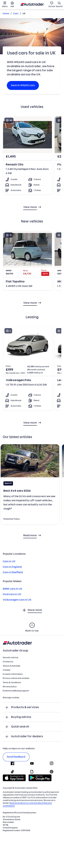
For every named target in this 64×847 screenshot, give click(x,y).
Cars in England (12, 567)
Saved (51, 6)
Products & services (25, 707)
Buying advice (21, 717)
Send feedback (16, 757)
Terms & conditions (12, 683)
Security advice (10, 658)
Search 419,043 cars (23, 85)
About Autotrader (11, 666)
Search (59, 6)
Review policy (10, 687)
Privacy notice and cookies (16, 678)
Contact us (8, 662)
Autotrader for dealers (27, 736)
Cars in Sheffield (13, 572)
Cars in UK (9, 561)
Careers (6, 670)
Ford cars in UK (12, 594)
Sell (12, 6)
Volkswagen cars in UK (17, 600)
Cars (15, 13)
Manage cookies (11, 698)
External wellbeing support (16, 691)
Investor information (13, 674)
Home (6, 13)
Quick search (20, 726)
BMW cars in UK (12, 589)
